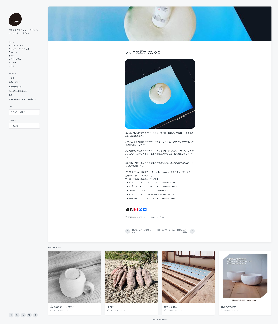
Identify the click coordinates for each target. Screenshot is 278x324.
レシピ (11, 66)
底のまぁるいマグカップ (62, 306)
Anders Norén (163, 319)
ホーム (11, 42)
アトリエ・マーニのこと (19, 49)
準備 (10, 95)
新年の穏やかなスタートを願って (22, 99)
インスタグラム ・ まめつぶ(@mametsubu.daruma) (151, 194)
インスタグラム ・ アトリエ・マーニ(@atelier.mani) (152, 182)
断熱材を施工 (170, 306)
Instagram (155, 217)
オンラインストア (16, 45)
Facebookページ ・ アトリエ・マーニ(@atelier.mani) (152, 198)
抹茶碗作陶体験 (15, 87)
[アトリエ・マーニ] (15, 19)
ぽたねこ (12, 56)
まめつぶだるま (15, 59)
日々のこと (13, 52)
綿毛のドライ (14, 82)
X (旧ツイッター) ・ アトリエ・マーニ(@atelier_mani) (153, 186)
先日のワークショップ (18, 91)
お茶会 (11, 78)
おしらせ (12, 62)
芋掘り (110, 306)
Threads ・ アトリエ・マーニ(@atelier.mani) (148, 190)
